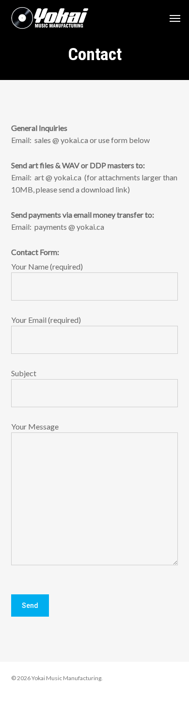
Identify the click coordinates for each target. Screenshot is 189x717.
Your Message (35, 426)
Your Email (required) (46, 319)
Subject (23, 373)
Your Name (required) (47, 266)
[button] (175, 18)
